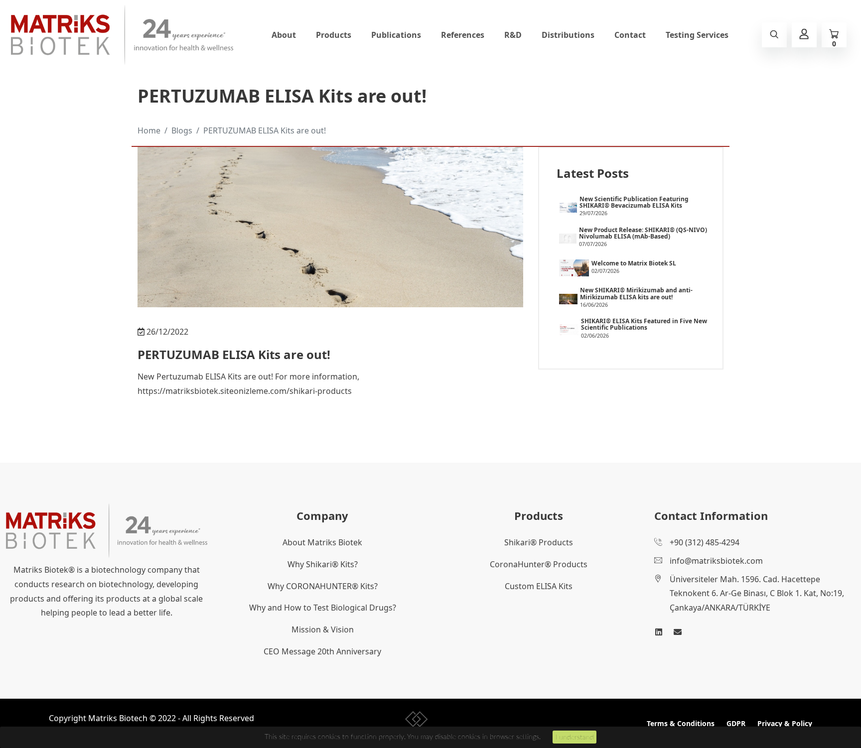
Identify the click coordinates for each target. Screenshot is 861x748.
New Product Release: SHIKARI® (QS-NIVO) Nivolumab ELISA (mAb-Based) (643, 233)
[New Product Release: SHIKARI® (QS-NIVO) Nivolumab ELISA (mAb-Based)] (567, 237)
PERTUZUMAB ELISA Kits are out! (264, 130)
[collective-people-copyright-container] (416, 721)
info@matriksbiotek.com (716, 560)
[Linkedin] (658, 631)
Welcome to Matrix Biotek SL (633, 263)
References (462, 34)
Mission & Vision (322, 629)
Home (149, 130)
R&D (513, 34)
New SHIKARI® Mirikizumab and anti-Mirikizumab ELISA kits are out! (636, 293)
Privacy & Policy (784, 723)
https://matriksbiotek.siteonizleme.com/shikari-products (245, 390)
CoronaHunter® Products (538, 564)
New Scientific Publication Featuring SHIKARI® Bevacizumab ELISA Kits (634, 202)
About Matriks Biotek (322, 542)
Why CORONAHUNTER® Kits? (323, 586)
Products (333, 34)
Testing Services (697, 34)
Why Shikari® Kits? (322, 564)
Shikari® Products (538, 542)
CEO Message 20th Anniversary (322, 651)
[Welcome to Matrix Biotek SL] (574, 267)
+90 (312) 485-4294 (704, 542)
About (284, 34)
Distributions (568, 34)
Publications (396, 34)
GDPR (735, 723)
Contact (630, 34)
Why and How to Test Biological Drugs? (322, 607)
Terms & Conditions (681, 723)
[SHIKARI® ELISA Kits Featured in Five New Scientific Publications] (568, 329)
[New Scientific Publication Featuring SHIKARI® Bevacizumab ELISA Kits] (568, 206)
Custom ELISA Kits (539, 586)
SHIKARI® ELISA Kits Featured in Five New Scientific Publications (644, 324)
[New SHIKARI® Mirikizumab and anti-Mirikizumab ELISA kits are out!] (568, 298)
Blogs (181, 130)
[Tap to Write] (678, 631)
